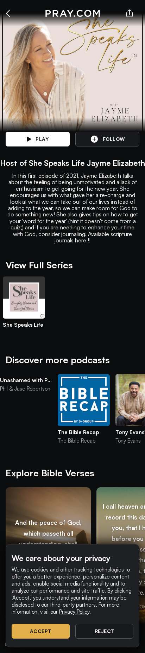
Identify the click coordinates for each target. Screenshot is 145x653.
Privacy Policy (74, 611)
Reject (104, 631)
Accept (41, 631)
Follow (114, 139)
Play (42, 139)
